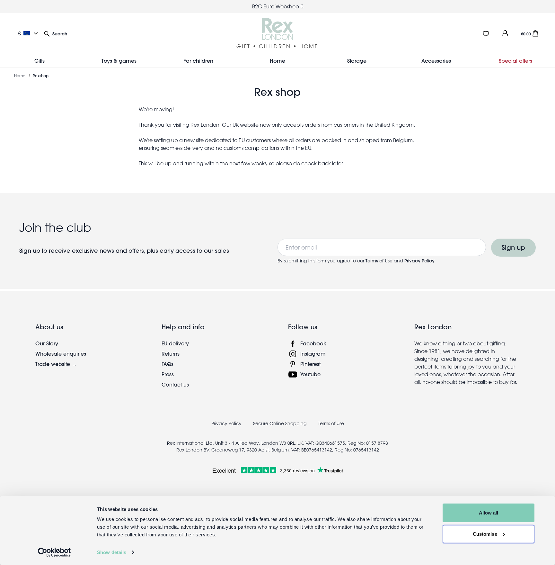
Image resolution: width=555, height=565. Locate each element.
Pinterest (310, 363)
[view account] (505, 33)
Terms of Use (380, 261)
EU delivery (175, 343)
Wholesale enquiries (60, 353)
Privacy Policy (419, 261)
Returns (171, 353)
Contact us (175, 384)
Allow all (488, 512)
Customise (485, 533)
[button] (55, 33)
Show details (111, 552)
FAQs (167, 363)
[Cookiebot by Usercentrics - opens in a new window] (54, 552)
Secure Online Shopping (280, 423)
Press (168, 374)
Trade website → (56, 363)
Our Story (46, 343)
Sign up (513, 247)
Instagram (313, 353)
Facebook (313, 343)
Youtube (310, 374)
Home (19, 75)
